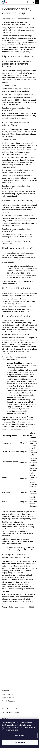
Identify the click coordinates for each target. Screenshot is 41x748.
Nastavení (20, 735)
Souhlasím (20, 742)
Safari (15, 550)
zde (16, 730)
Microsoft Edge (30, 550)
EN (32, 2)
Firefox (9, 550)
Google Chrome (27, 547)
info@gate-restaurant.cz (18, 311)
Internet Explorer (13, 547)
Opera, (21, 550)
